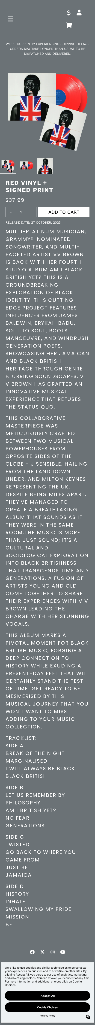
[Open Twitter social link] (42, 952)
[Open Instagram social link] (53, 952)
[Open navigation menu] (11, 19)
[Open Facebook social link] (32, 952)
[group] (8, 166)
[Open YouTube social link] (63, 952)
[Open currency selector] (69, 12)
